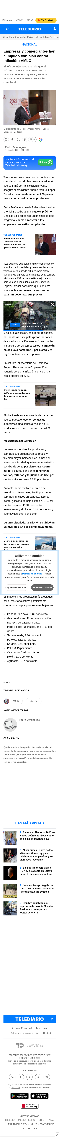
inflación (34, 701)
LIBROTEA (31, 1128)
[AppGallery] (29, 1106)
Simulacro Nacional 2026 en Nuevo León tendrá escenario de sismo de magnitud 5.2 (37, 835)
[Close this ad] (57, 1135)
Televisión (47, 37)
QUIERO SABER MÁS (16, 587)
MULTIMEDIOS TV (17, 1124)
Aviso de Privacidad (22, 1028)
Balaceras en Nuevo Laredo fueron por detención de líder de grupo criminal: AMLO (14, 243)
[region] (29, 7)
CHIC (41, 1120)
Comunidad (20, 37)
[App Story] (39, 1096)
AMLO (16, 701)
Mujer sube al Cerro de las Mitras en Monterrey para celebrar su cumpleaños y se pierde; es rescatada (36, 855)
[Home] (29, 29)
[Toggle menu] (3, 29)
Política (38, 37)
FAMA (51, 1120)
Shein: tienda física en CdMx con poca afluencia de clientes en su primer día (16, 394)
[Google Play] (19, 1096)
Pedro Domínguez (15, 147)
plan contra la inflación (40, 181)
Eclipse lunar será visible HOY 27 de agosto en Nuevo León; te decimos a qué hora (36, 870)
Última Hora (8, 37)
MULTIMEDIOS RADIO (42, 1124)
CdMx (19, 20)
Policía (30, 37)
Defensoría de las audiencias (24, 1033)
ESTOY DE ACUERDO (42, 587)
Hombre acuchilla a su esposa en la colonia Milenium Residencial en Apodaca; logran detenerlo (37, 908)
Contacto (47, 1033)
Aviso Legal (41, 1028)
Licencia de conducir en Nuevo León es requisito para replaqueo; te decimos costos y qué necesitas (16, 547)
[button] (6, 139)
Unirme (43, 162)
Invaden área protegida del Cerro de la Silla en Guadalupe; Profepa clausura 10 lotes (37, 888)
